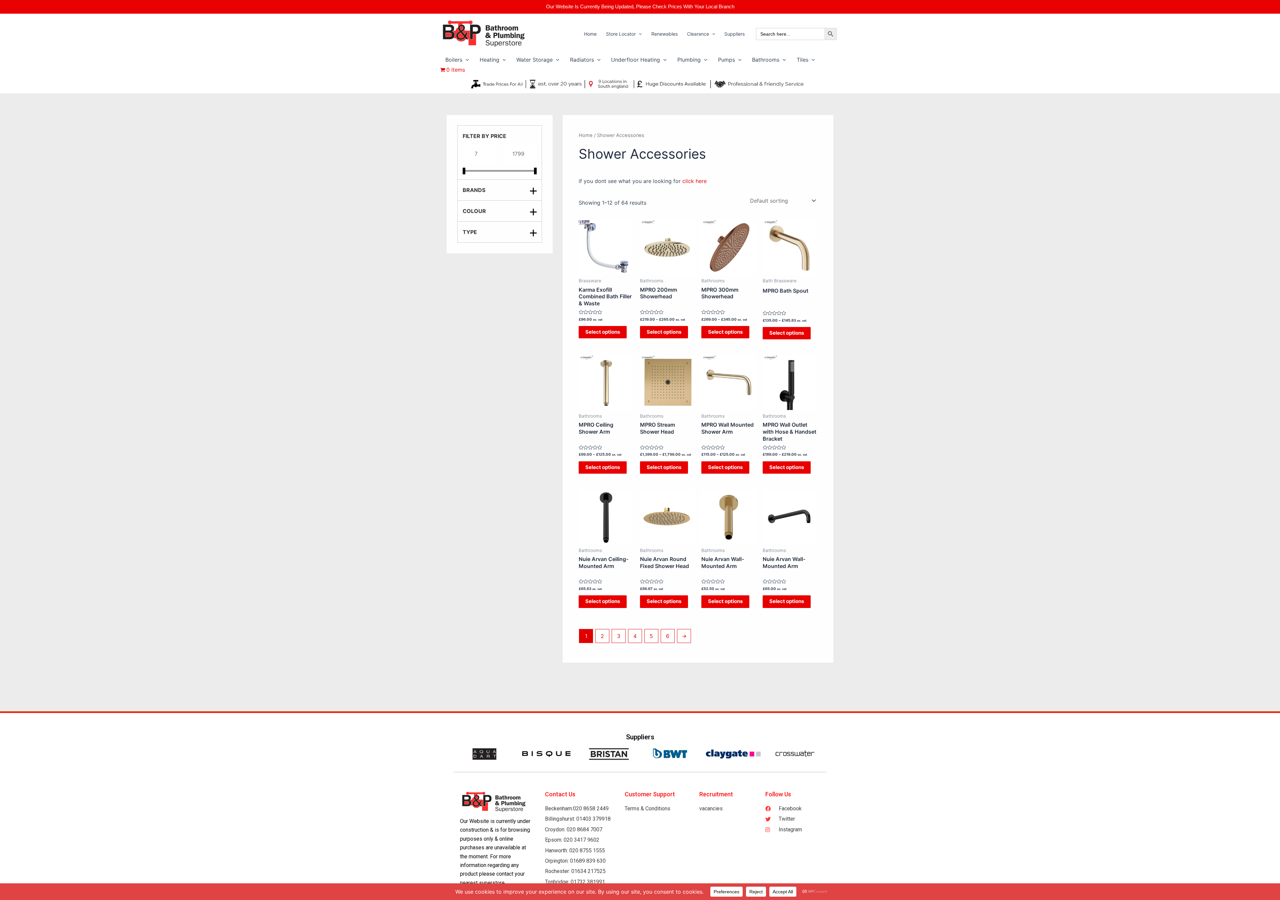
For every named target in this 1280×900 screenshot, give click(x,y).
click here (694, 181)
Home (586, 135)
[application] (639, 34)
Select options (602, 332)
